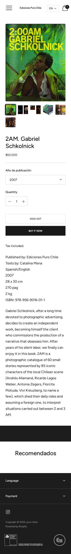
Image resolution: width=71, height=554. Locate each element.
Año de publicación (18, 170)
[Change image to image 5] (60, 110)
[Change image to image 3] (35, 110)
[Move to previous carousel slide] (5, 470)
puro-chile (31, 522)
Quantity (11, 192)
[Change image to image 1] (11, 110)
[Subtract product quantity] (23, 201)
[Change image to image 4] (48, 110)
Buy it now (35, 230)
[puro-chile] (31, 8)
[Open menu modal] (9, 7)
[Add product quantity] (10, 201)
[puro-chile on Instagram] (8, 513)
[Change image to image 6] (11, 122)
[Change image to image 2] (23, 110)
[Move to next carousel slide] (65, 470)
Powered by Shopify (16, 526)
